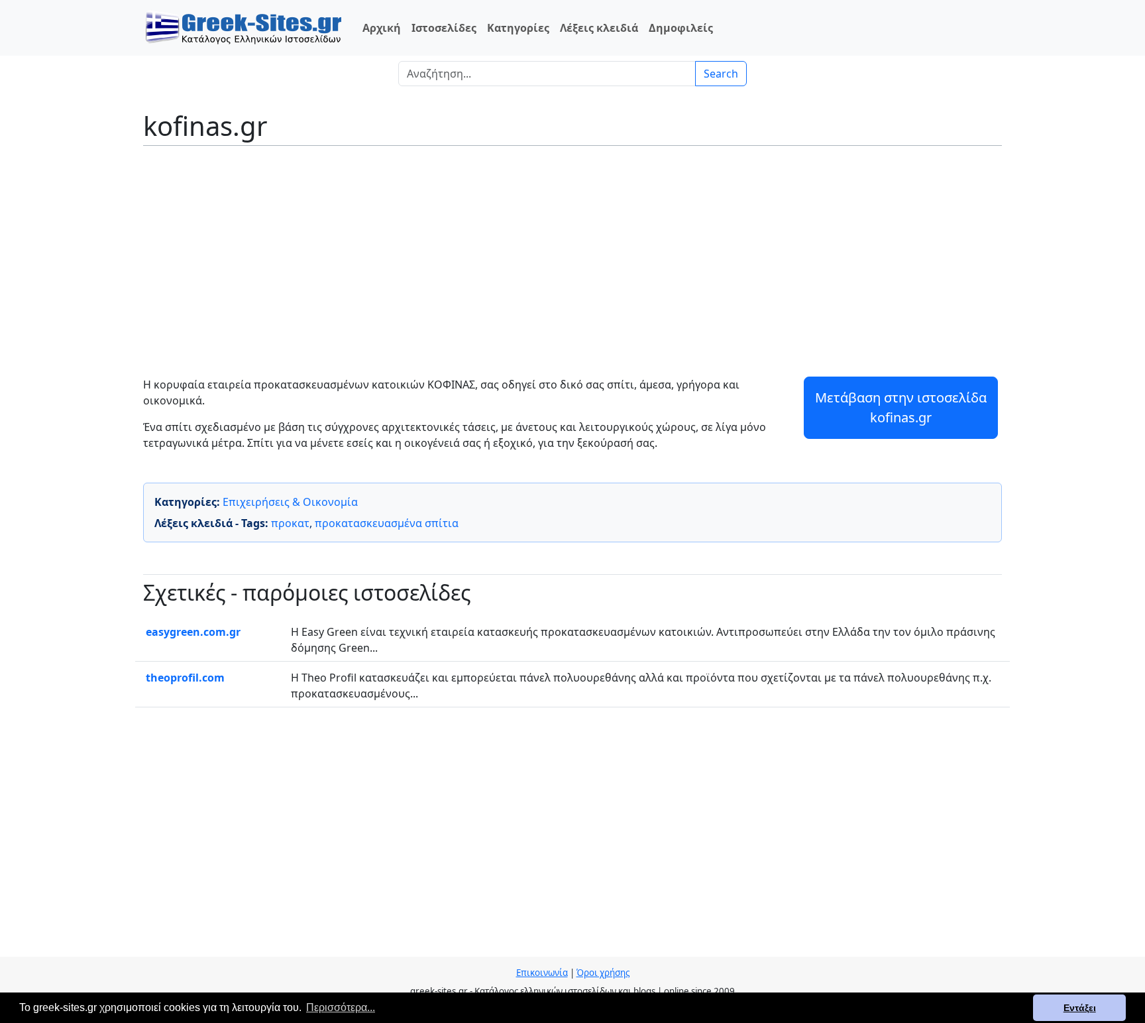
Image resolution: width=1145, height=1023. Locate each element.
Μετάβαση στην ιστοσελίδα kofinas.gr (901, 407)
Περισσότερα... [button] (340, 1007)
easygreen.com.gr (193, 632)
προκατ (290, 523)
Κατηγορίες (518, 28)
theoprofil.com (185, 677)
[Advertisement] (572, 252)
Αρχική (381, 28)
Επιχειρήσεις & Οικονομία (290, 502)
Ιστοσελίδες (443, 28)
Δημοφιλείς (681, 28)
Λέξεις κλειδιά (599, 28)
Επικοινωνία (542, 973)
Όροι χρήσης (602, 973)
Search (721, 73)
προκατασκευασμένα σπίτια (387, 523)
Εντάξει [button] (1079, 1007)
